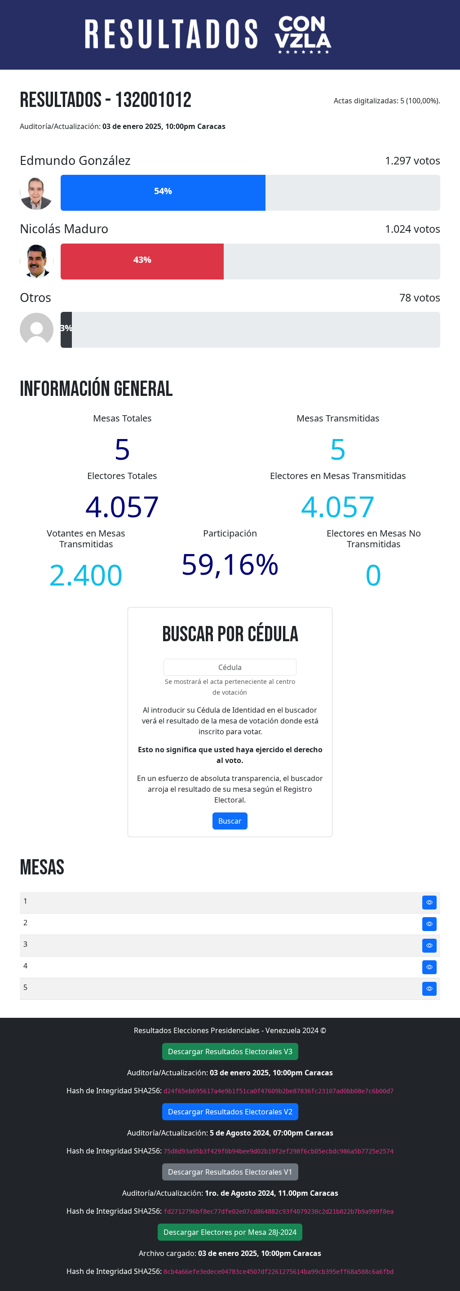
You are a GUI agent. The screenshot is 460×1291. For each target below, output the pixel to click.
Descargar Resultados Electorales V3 (230, 1051)
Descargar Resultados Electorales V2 (230, 1112)
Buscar (230, 821)
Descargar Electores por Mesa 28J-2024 (230, 1232)
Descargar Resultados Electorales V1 (230, 1172)
